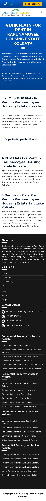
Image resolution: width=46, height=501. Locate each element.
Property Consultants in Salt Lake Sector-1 (20, 459)
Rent (4, 76)
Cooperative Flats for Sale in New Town (19, 390)
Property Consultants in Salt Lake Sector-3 (20, 467)
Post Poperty (8, 281)
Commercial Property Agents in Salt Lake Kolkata (20, 422)
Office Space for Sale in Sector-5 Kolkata (19, 440)
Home (4, 73)
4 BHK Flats (31, 73)
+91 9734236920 (13, 316)
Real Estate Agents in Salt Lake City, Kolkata (21, 432)
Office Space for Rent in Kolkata (16, 346)
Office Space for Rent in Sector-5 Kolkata (20, 356)
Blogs (4, 300)
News (4, 291)
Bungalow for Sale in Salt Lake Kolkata (19, 406)
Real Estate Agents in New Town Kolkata (20, 428)
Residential (16, 73)
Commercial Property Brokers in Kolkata (19, 436)
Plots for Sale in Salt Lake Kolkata (16, 398)
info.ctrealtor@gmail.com (17, 325)
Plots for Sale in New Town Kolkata (17, 394)
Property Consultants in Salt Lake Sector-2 (20, 463)
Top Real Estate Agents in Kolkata (17, 360)
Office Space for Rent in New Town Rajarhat (21, 369)
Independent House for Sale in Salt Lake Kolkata (20, 384)
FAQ (3, 286)
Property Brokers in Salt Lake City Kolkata (20, 455)
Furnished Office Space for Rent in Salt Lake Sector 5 (21, 351)
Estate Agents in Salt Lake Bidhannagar (19, 471)
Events (5, 295)
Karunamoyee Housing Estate (23, 76)
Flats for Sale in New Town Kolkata (17, 402)
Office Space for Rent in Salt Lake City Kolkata (22, 365)
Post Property (32, 4)
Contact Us (7, 277)
